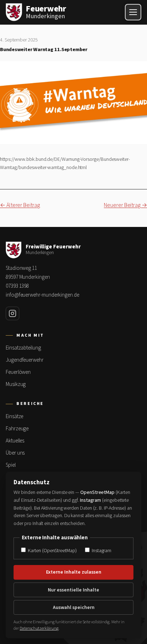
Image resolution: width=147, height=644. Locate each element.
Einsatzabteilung (23, 348)
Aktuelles (15, 441)
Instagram (101, 550)
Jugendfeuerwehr (25, 360)
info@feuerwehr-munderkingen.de (42, 295)
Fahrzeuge (17, 428)
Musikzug (16, 384)
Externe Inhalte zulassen (73, 572)
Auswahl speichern (74, 607)
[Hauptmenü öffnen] (133, 12)
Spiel (11, 465)
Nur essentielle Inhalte (73, 590)
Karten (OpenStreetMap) (51, 550)
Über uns (15, 453)
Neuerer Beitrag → (125, 205)
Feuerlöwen (18, 372)
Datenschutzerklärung (39, 628)
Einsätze (14, 416)
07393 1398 (17, 286)
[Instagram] (12, 313)
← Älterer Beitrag (20, 205)
